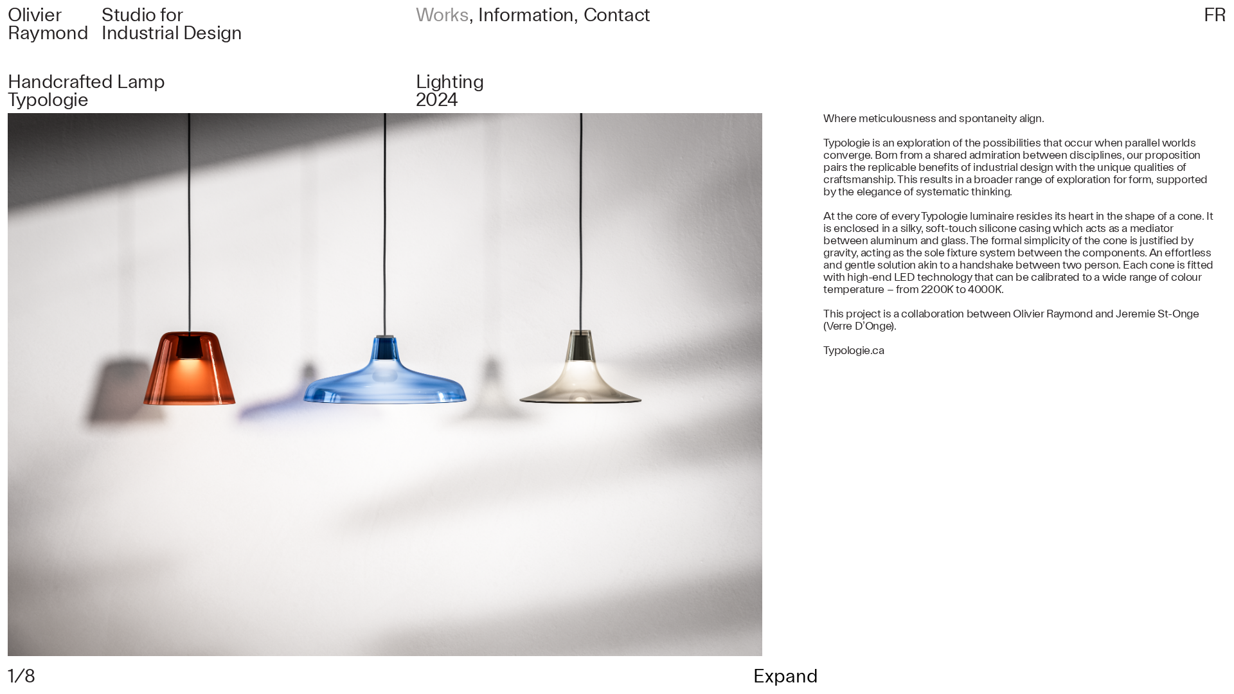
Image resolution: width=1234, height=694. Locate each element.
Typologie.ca (853, 351)
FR (1215, 15)
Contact (617, 15)
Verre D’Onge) (860, 326)
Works (442, 15)
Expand (785, 677)
